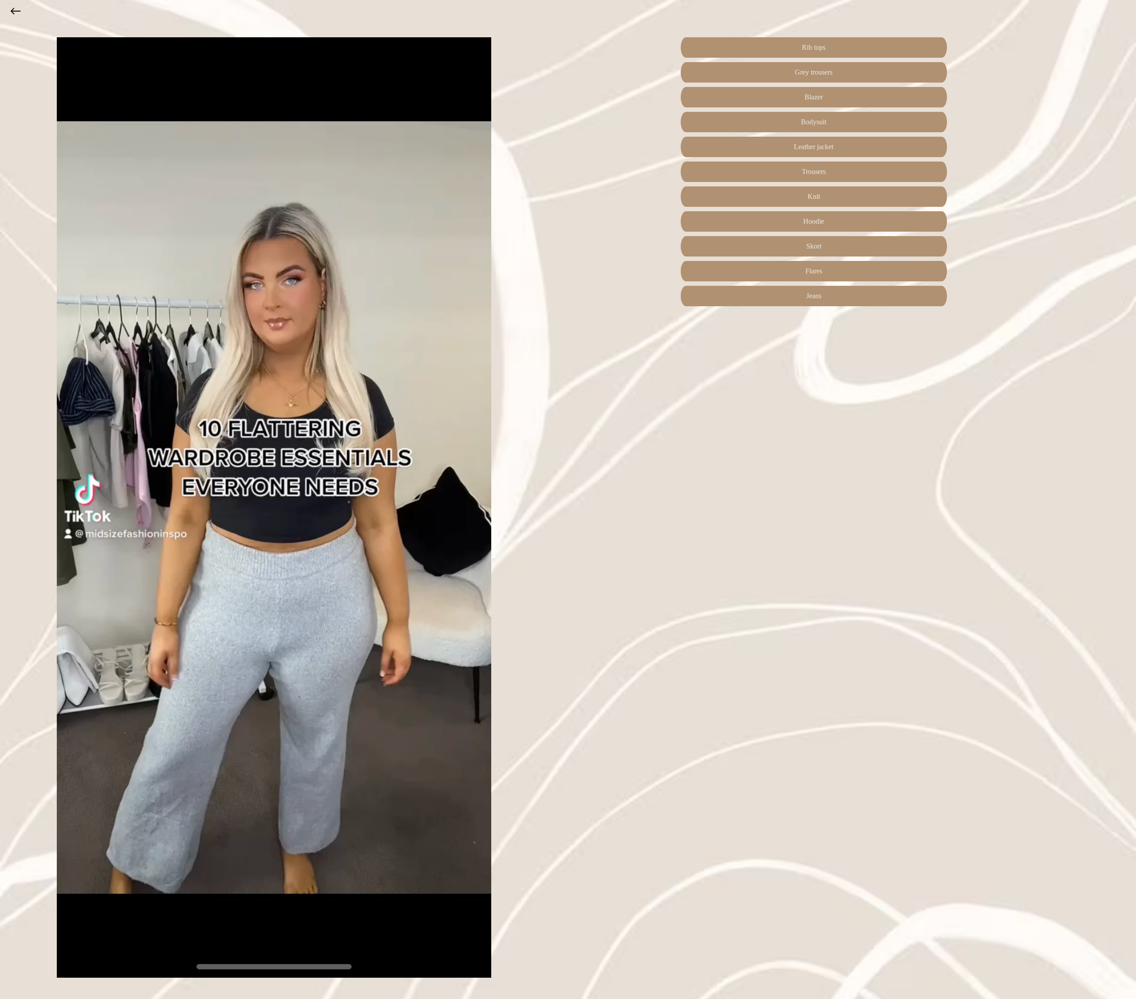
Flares (813, 271)
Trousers (814, 171)
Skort (813, 246)
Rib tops (813, 47)
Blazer (814, 97)
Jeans (813, 296)
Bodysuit (813, 122)
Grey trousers (813, 72)
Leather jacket (813, 146)
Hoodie (813, 221)
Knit (814, 196)
